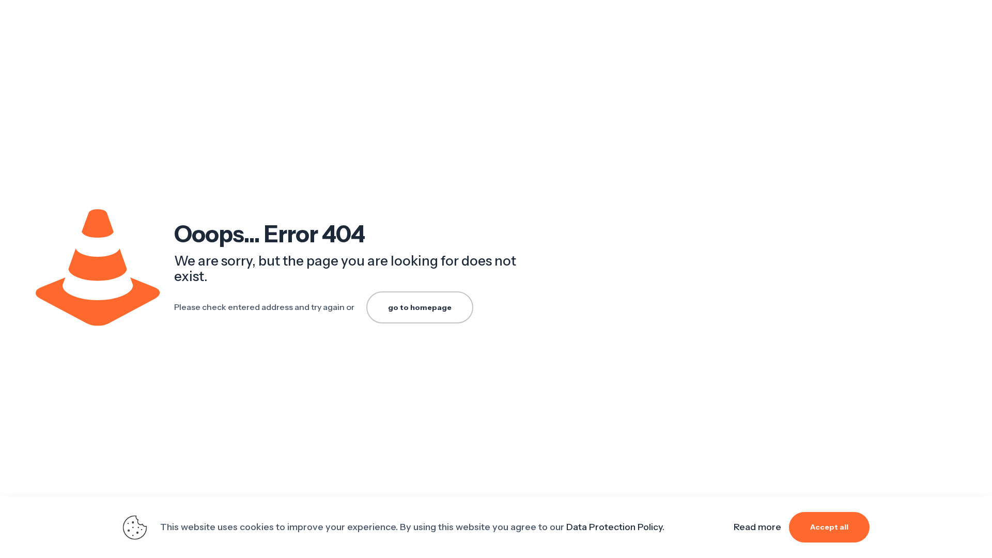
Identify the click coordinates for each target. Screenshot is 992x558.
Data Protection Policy (614, 527)
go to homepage (420, 307)
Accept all (829, 527)
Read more (757, 527)
